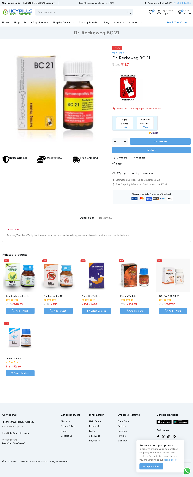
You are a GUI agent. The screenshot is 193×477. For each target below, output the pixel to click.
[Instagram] (169, 437)
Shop (17, 22)
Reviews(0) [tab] (106, 217)
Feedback (94, 426)
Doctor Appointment (36, 22)
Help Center (95, 421)
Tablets (118, 53)
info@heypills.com (18, 433)
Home (5, 22)
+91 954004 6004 (18, 422)
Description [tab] (87, 217)
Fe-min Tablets (128, 296)
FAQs (92, 431)
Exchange (123, 440)
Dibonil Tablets (14, 358)
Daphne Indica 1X (53, 296)
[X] (163, 437)
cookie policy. (170, 459)
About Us (119, 22)
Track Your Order (177, 22)
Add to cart (160, 141)
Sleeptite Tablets (91, 296)
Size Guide (94, 435)
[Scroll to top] (185, 460)
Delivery (122, 426)
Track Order (124, 421)
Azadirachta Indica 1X (17, 296)
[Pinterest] (174, 437)
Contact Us (135, 22)
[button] (20, 311)
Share (119, 163)
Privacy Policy (68, 426)
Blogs (63, 431)
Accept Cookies (151, 466)
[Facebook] (158, 436)
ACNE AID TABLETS (169, 296)
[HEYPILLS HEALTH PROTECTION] (17, 12)
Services (122, 431)
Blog (106, 22)
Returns (122, 435)
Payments (94, 440)
